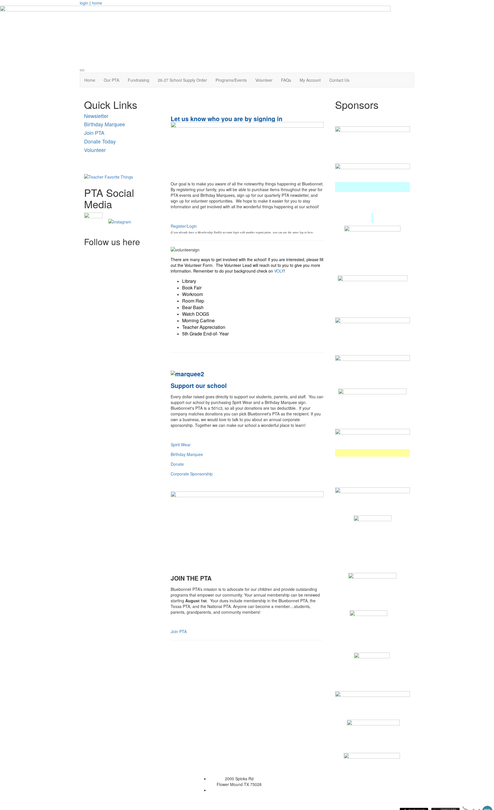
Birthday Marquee (104, 124)
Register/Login (184, 226)
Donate (177, 464)
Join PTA (94, 132)
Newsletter (96, 115)
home (97, 3)
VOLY (279, 271)
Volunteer (263, 80)
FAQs (286, 80)
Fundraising (138, 80)
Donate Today (100, 141)
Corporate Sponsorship (192, 474)
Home (89, 80)
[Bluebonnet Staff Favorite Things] (108, 176)
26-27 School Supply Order (182, 80)
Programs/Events (231, 80)
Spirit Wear (181, 444)
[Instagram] (119, 221)
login (84, 3)
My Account (310, 80)
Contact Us (339, 80)
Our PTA (111, 80)
